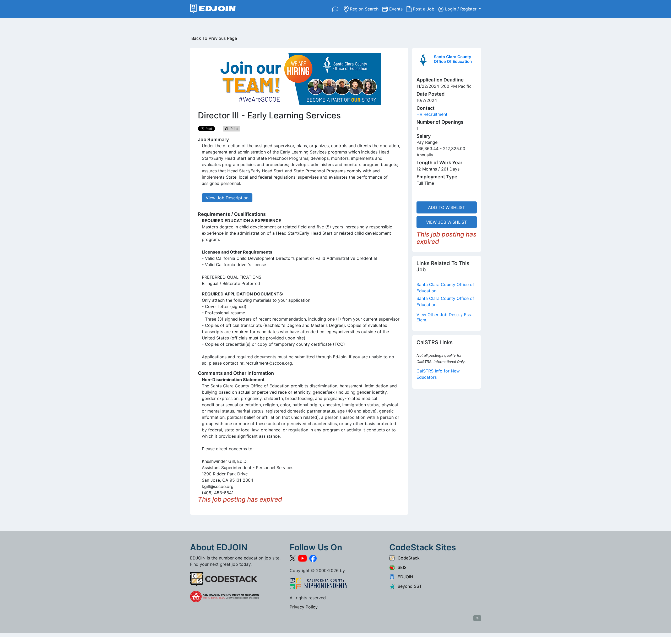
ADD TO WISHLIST (446, 207)
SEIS (401, 567)
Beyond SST (408, 586)
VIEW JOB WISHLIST (446, 222)
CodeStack (407, 558)
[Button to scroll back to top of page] (477, 618)
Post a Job (425, 9)
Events (398, 9)
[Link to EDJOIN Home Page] (213, 9)
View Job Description (227, 197)
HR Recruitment (431, 114)
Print (233, 129)
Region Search (365, 9)
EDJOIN (404, 576)
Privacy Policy (304, 606)
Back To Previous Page (214, 38)
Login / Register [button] (461, 9)
